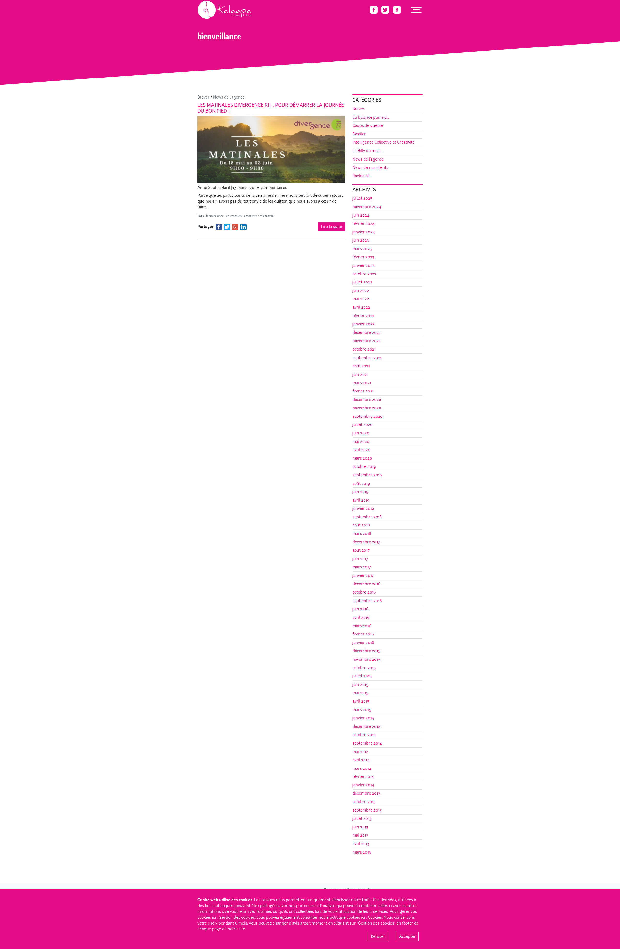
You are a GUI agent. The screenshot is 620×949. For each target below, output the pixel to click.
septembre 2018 (367, 516)
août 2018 (361, 525)
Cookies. (375, 917)
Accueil (202, 21)
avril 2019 (361, 500)
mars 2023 (362, 248)
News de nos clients (370, 167)
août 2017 (361, 550)
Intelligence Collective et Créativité (383, 142)
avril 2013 (360, 843)
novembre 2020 (366, 407)
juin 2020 (360, 433)
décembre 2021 (366, 332)
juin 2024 (360, 215)
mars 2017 (361, 567)
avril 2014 (361, 759)
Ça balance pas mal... (371, 117)
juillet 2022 (362, 282)
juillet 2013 (362, 818)
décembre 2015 (366, 650)
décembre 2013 (366, 793)
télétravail (267, 216)
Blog (213, 21)
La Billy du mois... (367, 150)
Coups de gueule (367, 125)
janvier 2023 (363, 265)
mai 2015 (360, 692)
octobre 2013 (364, 801)
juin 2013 (360, 827)
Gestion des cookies (237, 917)
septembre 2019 (367, 475)
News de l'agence (229, 97)
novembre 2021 (366, 340)
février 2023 (363, 256)
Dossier (359, 134)
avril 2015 (361, 701)
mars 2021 (361, 382)
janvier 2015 (363, 718)
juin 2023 (360, 240)
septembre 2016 (367, 600)
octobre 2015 (364, 667)
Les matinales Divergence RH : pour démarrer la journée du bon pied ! (270, 108)
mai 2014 (360, 751)
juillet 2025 (362, 198)
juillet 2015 (362, 676)
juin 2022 (360, 290)
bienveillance (228, 21)
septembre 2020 (367, 416)
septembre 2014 (367, 743)
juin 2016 (360, 609)
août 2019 (361, 483)
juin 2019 (360, 491)
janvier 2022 (363, 324)
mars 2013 (361, 852)
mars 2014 (361, 768)
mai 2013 (360, 835)
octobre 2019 (364, 466)
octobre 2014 (364, 734)
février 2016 (363, 634)
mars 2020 (362, 458)
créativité (250, 216)
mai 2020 (360, 441)
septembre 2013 (367, 810)
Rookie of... (361, 176)
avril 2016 (361, 617)
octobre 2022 (364, 273)
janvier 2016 (363, 642)
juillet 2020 (362, 424)
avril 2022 (361, 307)
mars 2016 (361, 625)
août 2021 (361, 366)
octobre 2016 (364, 592)
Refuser (378, 936)
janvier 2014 (363, 785)
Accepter (407, 936)
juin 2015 (360, 684)
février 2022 (363, 315)
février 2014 (363, 776)
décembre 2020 (366, 399)
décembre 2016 (366, 584)
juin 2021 (360, 374)
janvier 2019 (363, 508)
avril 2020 (361, 449)
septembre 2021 (367, 357)
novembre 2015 (366, 659)
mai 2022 (360, 298)
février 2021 (363, 391)
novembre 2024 (366, 206)
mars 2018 (361, 533)
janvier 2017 (363, 575)
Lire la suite (331, 226)
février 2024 (363, 223)
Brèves (203, 97)
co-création (234, 216)
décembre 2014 (366, 726)
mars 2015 (361, 709)
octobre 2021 (364, 349)
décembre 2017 (366, 542)
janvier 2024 (363, 232)
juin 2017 (360, 558)
